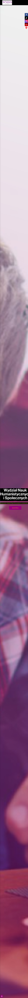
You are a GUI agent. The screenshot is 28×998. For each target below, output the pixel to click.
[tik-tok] (26, 18)
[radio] (26, 27)
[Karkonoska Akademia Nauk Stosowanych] (9, 2)
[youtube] (26, 24)
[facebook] (26, 14)
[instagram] (26, 21)
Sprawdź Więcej (15, 507)
